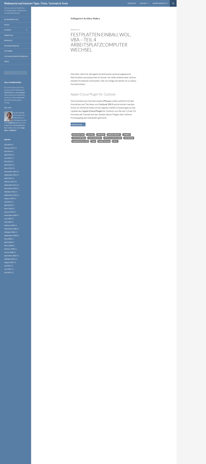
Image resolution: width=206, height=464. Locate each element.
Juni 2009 (7, 219)
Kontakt (143, 3)
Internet (7, 30)
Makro (127, 134)
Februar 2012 (9, 182)
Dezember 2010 (10, 188)
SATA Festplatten (80, 141)
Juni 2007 (7, 269)
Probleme (129, 138)
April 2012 (8, 178)
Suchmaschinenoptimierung (16, 56)
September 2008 (10, 235)
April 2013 (8, 165)
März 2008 (8, 245)
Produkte (75, 30)
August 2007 (9, 262)
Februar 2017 (9, 148)
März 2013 (8, 168)
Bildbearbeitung (11, 19)
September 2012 (10, 175)
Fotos (6, 25)
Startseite (132, 3)
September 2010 (10, 195)
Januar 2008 (8, 252)
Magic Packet (114, 134)
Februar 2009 (9, 225)
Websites (11, 123)
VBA (93, 141)
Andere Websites (159, 3)
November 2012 (10, 171)
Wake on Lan (104, 141)
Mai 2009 (7, 222)
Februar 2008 (9, 249)
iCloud (91, 134)
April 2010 (8, 205)
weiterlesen (78, 124)
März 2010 (8, 208)
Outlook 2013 (79, 138)
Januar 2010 (8, 212)
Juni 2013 (7, 158)
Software (8, 51)
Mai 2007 (7, 272)
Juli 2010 (7, 202)
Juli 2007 (7, 266)
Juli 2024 (7, 145)
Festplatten (78, 134)
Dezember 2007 (10, 256)
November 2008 (10, 229)
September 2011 (10, 185)
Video (6, 61)
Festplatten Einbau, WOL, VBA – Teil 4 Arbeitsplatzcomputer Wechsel (101, 42)
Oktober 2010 (9, 192)
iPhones (101, 134)
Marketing (8, 35)
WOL (115, 141)
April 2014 (8, 155)
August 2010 (9, 198)
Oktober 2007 (9, 259)
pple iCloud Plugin (113, 138)
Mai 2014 (7, 151)
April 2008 (8, 242)
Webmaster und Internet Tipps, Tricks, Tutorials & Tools (36, 3)
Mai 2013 (7, 161)
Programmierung (11, 46)
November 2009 (10, 215)
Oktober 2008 (9, 232)
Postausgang (95, 138)
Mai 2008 (7, 239)
